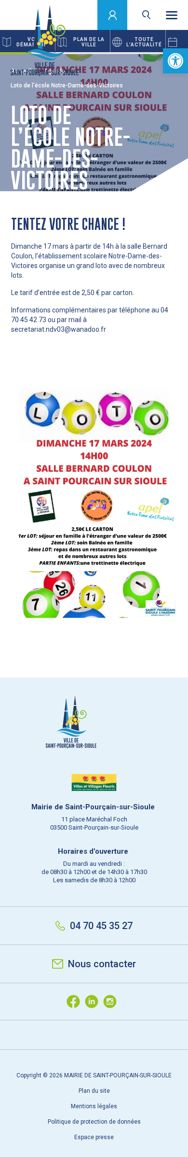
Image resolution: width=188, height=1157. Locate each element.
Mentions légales (94, 1106)
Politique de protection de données (94, 1121)
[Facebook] (76, 1001)
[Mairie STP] (94, 738)
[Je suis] (112, 15)
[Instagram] (112, 1001)
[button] (175, 60)
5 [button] (141, 53)
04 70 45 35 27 (101, 925)
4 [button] (109, 53)
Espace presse (94, 1137)
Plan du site (94, 1090)
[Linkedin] (94, 1001)
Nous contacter (102, 964)
